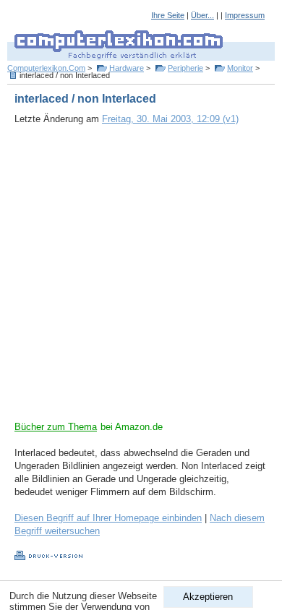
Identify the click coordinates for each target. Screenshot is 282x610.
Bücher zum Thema (55, 426)
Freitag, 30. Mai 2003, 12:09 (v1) (170, 118)
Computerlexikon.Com (46, 68)
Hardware (126, 68)
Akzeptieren (208, 596)
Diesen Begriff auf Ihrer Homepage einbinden (108, 517)
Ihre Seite (167, 15)
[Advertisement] (141, 280)
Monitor (240, 68)
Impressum (245, 15)
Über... (202, 15)
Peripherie (185, 68)
